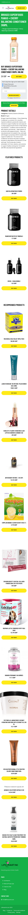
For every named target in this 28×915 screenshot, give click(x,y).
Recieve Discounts (14, 95)
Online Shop (21, 8)
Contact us (9, 910)
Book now (14, 105)
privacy (11, 97)
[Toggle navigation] (3, 7)
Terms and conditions (19, 910)
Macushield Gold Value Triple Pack (14, 339)
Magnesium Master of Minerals (14, 236)
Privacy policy (11, 912)
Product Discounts (9, 84)
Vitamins (10, 113)
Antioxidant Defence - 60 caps (14, 478)
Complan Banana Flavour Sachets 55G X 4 (14, 523)
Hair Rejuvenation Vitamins (14, 191)
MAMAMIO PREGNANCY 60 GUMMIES (14, 675)
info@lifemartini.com (6, 2)
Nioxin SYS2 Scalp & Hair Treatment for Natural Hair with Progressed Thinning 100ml (14, 837)
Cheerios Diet (7, 886)
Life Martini (7, 880)
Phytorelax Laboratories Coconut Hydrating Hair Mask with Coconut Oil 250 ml (14, 722)
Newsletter (7, 88)
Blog (5, 889)
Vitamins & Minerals (18, 113)
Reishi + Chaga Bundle (14, 281)
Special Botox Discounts (10, 86)
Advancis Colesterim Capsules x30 (14, 790)
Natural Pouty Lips (9, 883)
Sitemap (18, 912)
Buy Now (19, 76)
